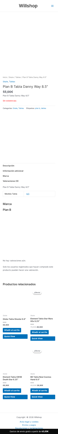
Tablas (18, 77)
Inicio (5, 77)
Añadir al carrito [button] (12, 330)
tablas (43, 108)
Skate (11, 77)
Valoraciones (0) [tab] (11, 181)
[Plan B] (23, 134)
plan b (37, 108)
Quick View (9, 336)
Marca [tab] (6, 176)
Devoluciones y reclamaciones (29, 428)
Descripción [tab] (8, 166)
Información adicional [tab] (13, 171)
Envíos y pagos (29, 425)
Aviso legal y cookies (29, 422)
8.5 (27, 194)
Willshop (28, 5)
